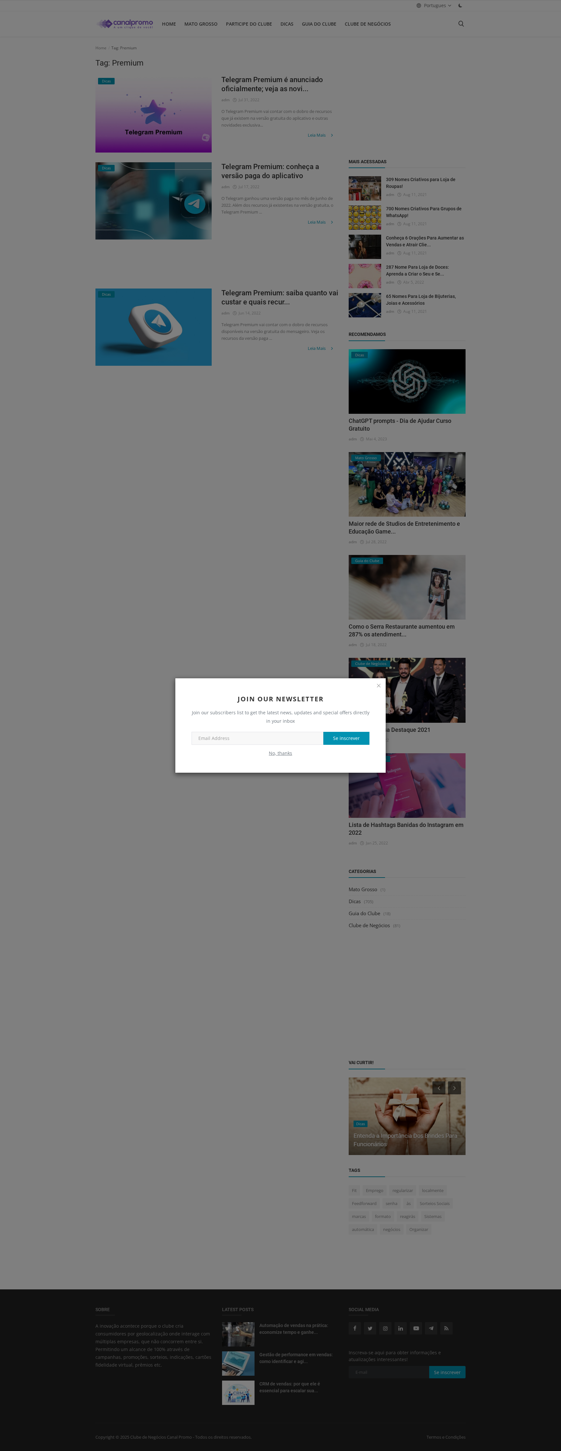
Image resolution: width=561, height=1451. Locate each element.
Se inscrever (346, 738)
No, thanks (280, 753)
